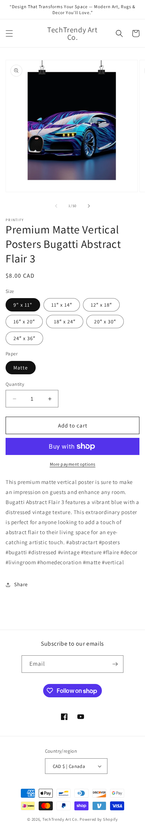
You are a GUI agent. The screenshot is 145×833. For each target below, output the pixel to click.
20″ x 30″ (105, 321)
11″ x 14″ (61, 304)
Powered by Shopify (99, 819)
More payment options (73, 464)
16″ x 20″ (24, 321)
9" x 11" (22, 304)
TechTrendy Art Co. (60, 819)
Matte (20, 367)
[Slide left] (56, 206)
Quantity (15, 384)
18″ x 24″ (64, 321)
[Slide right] (89, 206)
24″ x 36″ (24, 338)
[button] (9, 33)
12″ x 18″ (101, 304)
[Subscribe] (115, 664)
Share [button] (21, 584)
